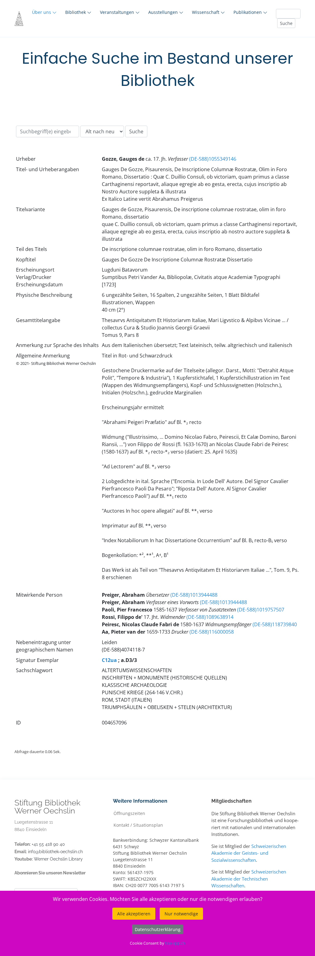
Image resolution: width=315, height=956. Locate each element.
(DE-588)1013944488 (193, 594)
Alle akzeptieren (133, 914)
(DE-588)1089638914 (209, 617)
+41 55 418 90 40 (48, 844)
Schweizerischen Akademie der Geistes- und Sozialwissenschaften (248, 853)
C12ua (109, 660)
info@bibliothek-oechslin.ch (55, 851)
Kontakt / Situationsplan (138, 824)
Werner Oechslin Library (58, 859)
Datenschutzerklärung (158, 929)
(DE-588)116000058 (211, 631)
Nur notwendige (181, 914)
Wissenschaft (206, 12)
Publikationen (248, 12)
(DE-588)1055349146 (212, 158)
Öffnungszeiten (129, 813)
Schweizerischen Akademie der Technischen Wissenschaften (248, 879)
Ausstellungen (163, 12)
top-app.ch (175, 943)
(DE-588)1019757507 (260, 609)
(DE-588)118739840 (275, 624)
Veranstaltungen (117, 12)
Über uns (42, 12)
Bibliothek (76, 12)
